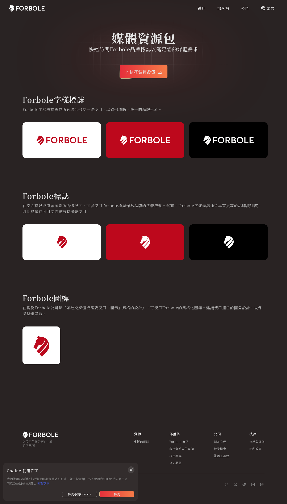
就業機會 (220, 449)
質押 (201, 8)
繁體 (271, 8)
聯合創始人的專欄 (181, 449)
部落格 (223, 8)
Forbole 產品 (178, 442)
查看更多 (43, 483)
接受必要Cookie (79, 494)
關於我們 (220, 442)
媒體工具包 (221, 456)
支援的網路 (141, 442)
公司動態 (175, 463)
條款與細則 (257, 442)
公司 (245, 8)
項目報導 (175, 456)
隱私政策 (255, 449)
